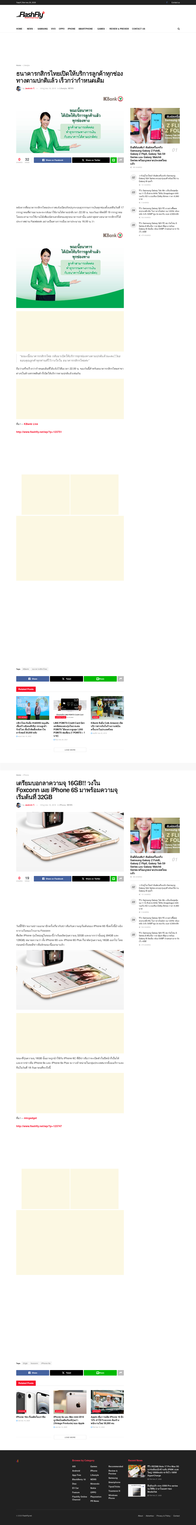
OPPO (62, 28)
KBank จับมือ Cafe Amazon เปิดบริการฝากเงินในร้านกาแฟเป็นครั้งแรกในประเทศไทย (107, 726)
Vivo (53, 28)
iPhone (71, 28)
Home (19, 28)
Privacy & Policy (163, 1515)
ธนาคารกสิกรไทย (39, 669)
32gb (25, 1363)
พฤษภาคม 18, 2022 (24, 736)
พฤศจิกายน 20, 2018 (99, 733)
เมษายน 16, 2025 (61, 1427)
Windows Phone (113, 1496)
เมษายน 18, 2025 (24, 1420)
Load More (70, 750)
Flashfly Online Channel (79, 1498)
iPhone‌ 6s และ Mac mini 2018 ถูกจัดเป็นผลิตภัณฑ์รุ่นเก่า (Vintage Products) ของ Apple (69, 1420)
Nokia (93, 1488)
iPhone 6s (46, 1363)
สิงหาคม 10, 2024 (98, 1427)
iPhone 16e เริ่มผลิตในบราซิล (30, 1416)
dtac (74, 1483)
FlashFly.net (27, 1515)
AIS (73, 1466)
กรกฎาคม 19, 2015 (48, 88)
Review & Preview (119, 28)
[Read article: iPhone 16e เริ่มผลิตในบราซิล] (32, 1402)
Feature (76, 1492)
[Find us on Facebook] (166, 2)
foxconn (34, 1363)
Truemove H (114, 1490)
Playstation (95, 1496)
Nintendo (94, 1483)
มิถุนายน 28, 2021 (61, 739)
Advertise (150, 1515)
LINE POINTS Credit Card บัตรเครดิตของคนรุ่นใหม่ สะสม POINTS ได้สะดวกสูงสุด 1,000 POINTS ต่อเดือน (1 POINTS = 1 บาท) (69, 729)
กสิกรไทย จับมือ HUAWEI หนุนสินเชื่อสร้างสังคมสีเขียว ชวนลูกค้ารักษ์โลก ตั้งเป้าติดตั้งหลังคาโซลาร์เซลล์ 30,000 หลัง (32, 727)
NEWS (30, 28)
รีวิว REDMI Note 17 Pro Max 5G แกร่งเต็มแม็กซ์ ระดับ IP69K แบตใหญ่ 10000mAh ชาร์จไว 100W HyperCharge (163, 1471)
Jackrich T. (30, 88)
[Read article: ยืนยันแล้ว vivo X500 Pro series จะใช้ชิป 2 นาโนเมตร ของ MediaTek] (136, 1490)
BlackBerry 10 (79, 1479)
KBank (26, 669)
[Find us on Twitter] (170, 2)
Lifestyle (26, 65)
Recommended (115, 1466)
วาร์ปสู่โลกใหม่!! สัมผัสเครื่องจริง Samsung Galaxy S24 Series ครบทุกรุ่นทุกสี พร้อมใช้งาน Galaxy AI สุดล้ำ (159, 178)
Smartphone (85, 28)
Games (101, 28)
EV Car (75, 1488)
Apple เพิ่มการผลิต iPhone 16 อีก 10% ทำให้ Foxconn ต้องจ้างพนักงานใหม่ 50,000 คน (107, 1420)
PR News (23, 717)
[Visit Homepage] (30, 15)
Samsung (43, 28)
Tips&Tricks (114, 1486)
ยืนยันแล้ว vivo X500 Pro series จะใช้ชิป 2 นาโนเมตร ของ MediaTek (163, 1488)
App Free (76, 1475)
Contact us (175, 2)
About (140, 1515)
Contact (176, 1515)
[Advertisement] (127, 14)
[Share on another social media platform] (121, 160)
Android (76, 1470)
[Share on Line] (113, 160)
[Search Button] (179, 28)
